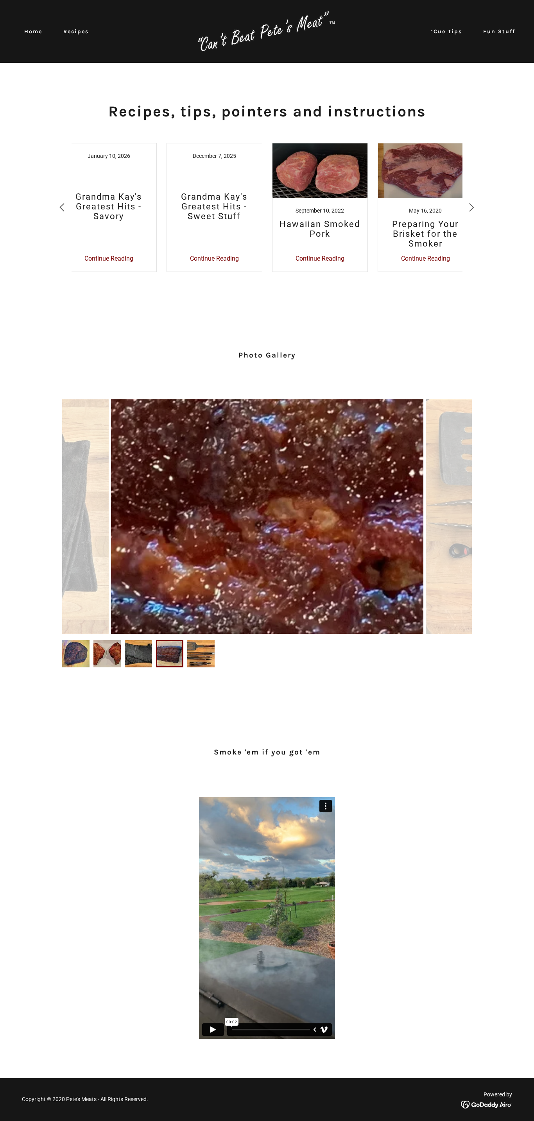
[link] (267, 31)
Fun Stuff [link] (499, 31)
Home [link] (33, 31)
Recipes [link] (76, 31)
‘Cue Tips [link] (446, 31)
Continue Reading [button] (108, 258)
